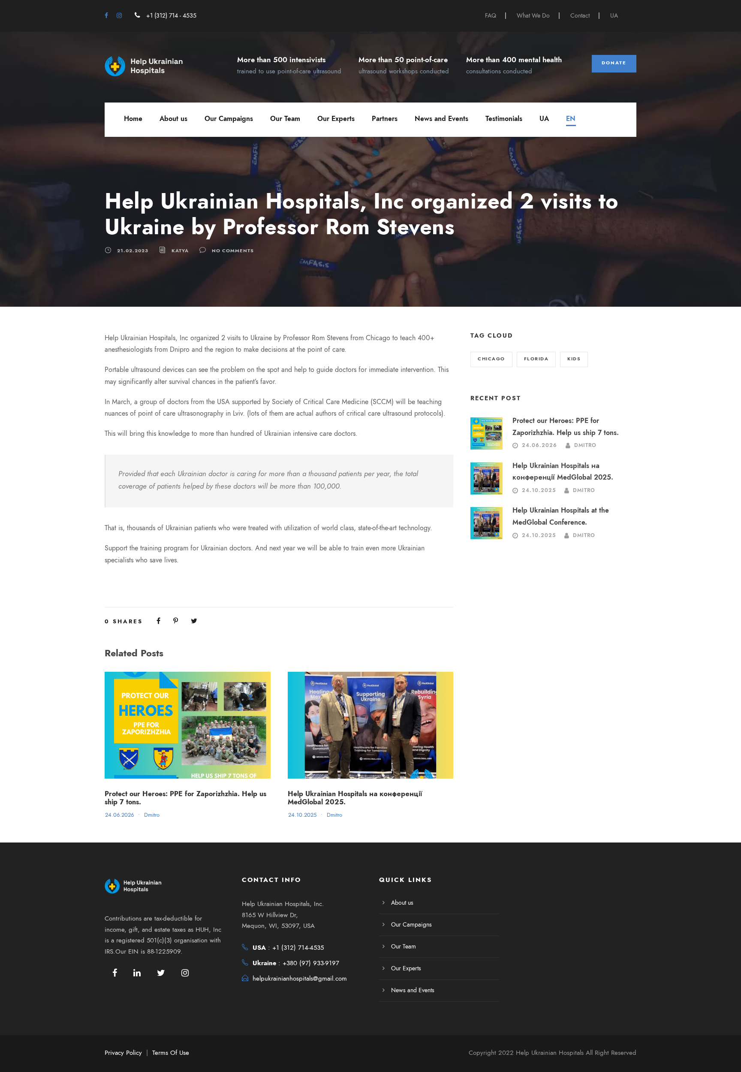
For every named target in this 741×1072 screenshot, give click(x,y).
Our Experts (336, 119)
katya (180, 251)
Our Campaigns (229, 119)
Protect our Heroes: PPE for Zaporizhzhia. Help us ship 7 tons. (185, 798)
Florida (536, 359)
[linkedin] (137, 973)
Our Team (285, 119)
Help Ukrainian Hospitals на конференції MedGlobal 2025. (355, 798)
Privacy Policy (123, 1052)
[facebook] (106, 16)
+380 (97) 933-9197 (311, 963)
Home (133, 119)
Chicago (491, 359)
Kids (574, 359)
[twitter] (161, 973)
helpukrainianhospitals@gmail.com (300, 978)
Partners (385, 119)
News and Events (441, 119)
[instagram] (119, 16)
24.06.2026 (119, 815)
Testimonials (503, 119)
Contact (580, 16)
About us (173, 119)
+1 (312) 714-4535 (298, 947)
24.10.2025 (302, 815)
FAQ (490, 16)
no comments (233, 251)
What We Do (533, 16)
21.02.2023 (132, 251)
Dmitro (152, 815)
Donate (614, 63)
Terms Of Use (170, 1052)
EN (570, 119)
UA (614, 16)
